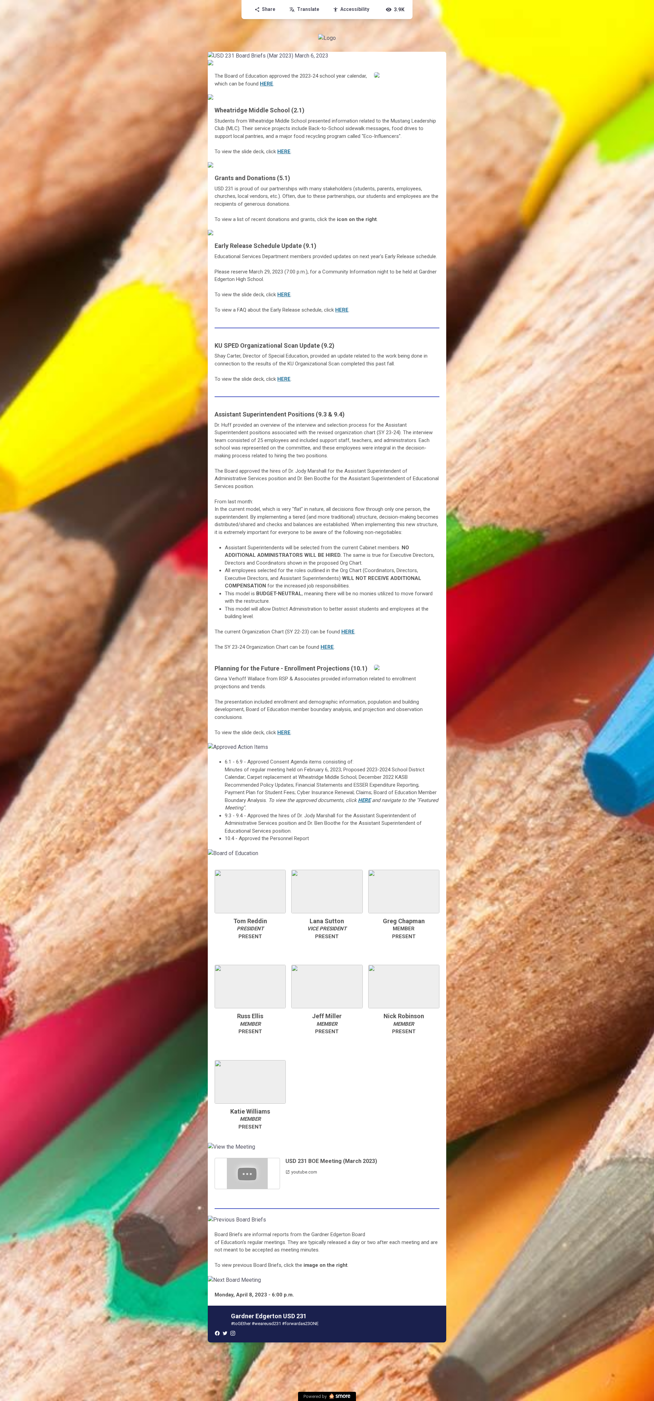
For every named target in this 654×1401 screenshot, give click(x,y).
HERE (266, 84)
